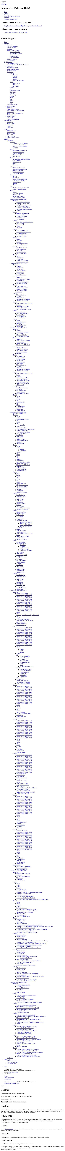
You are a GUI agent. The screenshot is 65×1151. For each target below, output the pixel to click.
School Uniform (11, 135)
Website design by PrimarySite (11, 1083)
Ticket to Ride (20, 273)
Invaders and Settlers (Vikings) (24, 1033)
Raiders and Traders (21, 539)
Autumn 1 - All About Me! (23, 202)
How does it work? (21, 975)
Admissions (10, 66)
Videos (15, 185)
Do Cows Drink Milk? (22, 430)
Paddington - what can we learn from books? (27, 1008)
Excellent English (20, 495)
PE (11, 99)
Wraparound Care (11, 70)
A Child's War (20, 407)
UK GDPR (10, 117)
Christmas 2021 (20, 385)
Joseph (21, 665)
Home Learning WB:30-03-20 (24, 593)
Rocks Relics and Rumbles (23, 507)
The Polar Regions (18, 193)
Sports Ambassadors (15, 54)
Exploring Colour (20, 913)
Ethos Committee (14, 57)
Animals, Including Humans (23, 232)
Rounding (22, 546)
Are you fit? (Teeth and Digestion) (25, 1028)
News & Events (8, 120)
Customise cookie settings (19, 1101)
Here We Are (19, 435)
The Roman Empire (18, 173)
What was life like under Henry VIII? (25, 1036)
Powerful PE (19, 502)
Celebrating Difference (25, 670)
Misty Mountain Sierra (22, 783)
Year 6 (11, 190)
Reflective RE (20, 499)
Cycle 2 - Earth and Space (19, 189)
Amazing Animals (21, 270)
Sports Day (22, 425)
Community (7, 1059)
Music (11, 97)
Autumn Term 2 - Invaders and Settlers (26, 942)
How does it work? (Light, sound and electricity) (28, 1019)
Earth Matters (19, 963)
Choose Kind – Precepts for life (24, 1053)
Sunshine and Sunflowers (22, 336)
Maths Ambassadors (15, 52)
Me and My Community (22, 332)
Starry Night (19, 333)
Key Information (8, 62)
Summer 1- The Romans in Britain (25, 930)
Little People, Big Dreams (22, 380)
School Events (10, 123)
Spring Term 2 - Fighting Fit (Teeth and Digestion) (29, 945)
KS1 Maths (16, 84)
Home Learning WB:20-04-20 (24, 595)
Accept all (9, 1101)
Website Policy (7, 1079)
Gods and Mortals (20, 752)
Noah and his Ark (20, 880)
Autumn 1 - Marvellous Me (20, 146)
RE (11, 103)
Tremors (18, 748)
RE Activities (19, 360)
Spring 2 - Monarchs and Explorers (25, 896)
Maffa (18, 256)
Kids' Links (10, 1058)
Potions (18, 375)
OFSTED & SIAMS (12, 105)
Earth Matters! (20, 1042)
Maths (11, 82)
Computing (13, 94)
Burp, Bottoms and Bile (22, 377)
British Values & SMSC (13, 69)
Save (14, 1149)
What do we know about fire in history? (26, 1005)
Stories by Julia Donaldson (23, 876)
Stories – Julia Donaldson (22, 988)
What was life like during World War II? (26, 979)
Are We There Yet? (21, 427)
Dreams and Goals (24, 672)
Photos (15, 183)
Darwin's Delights (21, 325)
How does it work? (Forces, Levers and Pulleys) (28, 1039)
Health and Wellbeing (21, 869)
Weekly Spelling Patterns (26, 958)
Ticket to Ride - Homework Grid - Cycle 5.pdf (15, 32)
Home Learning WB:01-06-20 (24, 636)
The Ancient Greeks (21, 253)
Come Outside (20, 272)
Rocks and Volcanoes (18, 172)
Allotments (19, 828)
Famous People (17, 162)
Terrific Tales (19, 269)
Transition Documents (22, 830)
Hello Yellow (19, 436)
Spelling (15, 79)
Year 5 (11, 186)
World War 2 (16, 195)
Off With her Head (21, 390)
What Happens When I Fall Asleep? (25, 429)
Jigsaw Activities (20, 362)
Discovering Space (21, 249)
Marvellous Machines (21, 335)
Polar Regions (20, 257)
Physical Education (21, 889)
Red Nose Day (20, 443)
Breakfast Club (11, 132)
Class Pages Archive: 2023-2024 (12, 16)
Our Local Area (17, 156)
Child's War (19, 860)
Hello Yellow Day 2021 (22, 382)
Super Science (20, 497)
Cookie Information (9, 1077)
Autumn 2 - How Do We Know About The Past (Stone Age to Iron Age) (34, 926)
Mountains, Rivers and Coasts (23, 1029)
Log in (2, 2)
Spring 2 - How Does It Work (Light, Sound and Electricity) (31, 929)
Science (12, 87)
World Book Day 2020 (22, 789)
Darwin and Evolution (18, 196)
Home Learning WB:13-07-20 (24, 610)
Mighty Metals (20, 297)
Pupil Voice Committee (16, 53)
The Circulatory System (19, 197)
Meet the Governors (12, 59)
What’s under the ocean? (22, 1012)
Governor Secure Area (12, 1062)
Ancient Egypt (17, 182)
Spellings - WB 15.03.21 (26, 523)
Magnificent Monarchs (22, 287)
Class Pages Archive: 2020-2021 (18, 412)
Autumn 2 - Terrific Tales (19, 145)
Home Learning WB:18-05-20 (24, 600)
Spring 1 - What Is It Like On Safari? (25, 928)
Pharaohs (18, 563)
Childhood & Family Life (22, 213)
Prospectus (9, 107)
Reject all (3, 1101)
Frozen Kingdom (20, 406)
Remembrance (20, 570)
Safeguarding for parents (13, 137)
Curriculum (10, 72)
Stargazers (19, 389)
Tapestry (15, 147)
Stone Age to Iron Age (19, 167)
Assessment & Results (12, 67)
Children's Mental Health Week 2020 (25, 792)
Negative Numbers (24, 547)
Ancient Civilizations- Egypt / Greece (25, 965)
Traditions (18, 875)
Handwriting (23, 450)
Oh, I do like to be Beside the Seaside (25, 980)
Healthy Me (23, 673)
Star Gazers (19, 559)
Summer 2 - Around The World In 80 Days (27, 932)
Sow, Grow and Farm (21, 247)
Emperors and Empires (22, 300)
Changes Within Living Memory (24, 912)
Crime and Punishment (22, 959)
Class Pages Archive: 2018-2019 (18, 870)
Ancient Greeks (20, 317)
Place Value (23, 545)
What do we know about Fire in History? (26, 910)
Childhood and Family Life (20, 150)
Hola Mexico (19, 858)
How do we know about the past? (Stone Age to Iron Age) (31, 1016)
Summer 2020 (16, 865)
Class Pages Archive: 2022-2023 (18, 263)
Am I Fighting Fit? (21, 915)
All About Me (19, 267)
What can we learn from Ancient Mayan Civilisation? (29, 1052)
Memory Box (19, 678)
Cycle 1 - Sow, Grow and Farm (21, 187)
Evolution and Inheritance (22, 978)
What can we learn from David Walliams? (26, 956)
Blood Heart (19, 326)
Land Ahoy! (19, 715)
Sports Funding (11, 116)
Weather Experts (20, 996)
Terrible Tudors (20, 315)
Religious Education (21, 778)
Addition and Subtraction (26, 550)
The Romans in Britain (22, 1020)
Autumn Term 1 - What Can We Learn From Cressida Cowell (31, 940)
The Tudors (19, 250)
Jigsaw (18, 529)
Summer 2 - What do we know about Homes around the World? (32, 899)
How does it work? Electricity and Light (26, 1050)
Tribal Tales (19, 749)
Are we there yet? (20, 622)
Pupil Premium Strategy (13, 109)
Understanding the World (22, 419)
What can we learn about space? (24, 962)
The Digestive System (18, 180)
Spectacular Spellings (21, 520)
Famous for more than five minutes (25, 999)
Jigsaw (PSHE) (20, 402)
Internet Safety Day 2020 (22, 793)
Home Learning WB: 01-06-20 (24, 602)
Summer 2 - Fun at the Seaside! (24, 209)
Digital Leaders (14, 56)
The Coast (15, 165)
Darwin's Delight (20, 410)
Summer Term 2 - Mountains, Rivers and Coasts (28, 948)
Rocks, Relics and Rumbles (23, 299)
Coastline (18, 353)
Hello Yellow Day (21, 467)
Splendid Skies (20, 280)
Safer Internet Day (21, 532)
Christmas (18, 442)
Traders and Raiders (21, 780)
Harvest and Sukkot (25, 656)
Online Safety (10, 112)
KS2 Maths (16, 86)
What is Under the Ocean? (23, 916)
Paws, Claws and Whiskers (23, 279)
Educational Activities (21, 868)
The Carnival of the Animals (23, 1000)
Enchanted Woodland (21, 283)
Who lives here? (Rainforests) (23, 1032)
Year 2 (11, 157)
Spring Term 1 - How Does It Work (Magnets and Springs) (31, 943)
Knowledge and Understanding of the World (27, 615)
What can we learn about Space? (24, 1040)
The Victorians (17, 160)
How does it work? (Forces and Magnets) (26, 1030)
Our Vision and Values (12, 46)
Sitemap (6, 1076)
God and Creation (24, 657)
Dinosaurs (19, 879)
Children (6, 13)
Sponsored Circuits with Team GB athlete (26, 788)
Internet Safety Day (21, 469)
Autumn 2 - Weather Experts (23, 893)
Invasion (18, 242)
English (12, 73)
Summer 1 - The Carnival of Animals (25, 898)
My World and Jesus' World (27, 666)
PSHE (11, 102)
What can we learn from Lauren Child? (26, 995)
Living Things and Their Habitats (21, 159)
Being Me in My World (25, 669)
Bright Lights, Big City (22, 282)
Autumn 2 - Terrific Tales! (23, 203)
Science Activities (20, 359)
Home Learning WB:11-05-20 (24, 599)
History (12, 93)
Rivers (15, 176)
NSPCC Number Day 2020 (23, 790)
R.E (17, 855)
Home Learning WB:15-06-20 (24, 605)
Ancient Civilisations (21, 245)
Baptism (22, 663)
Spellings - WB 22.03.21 (26, 525)
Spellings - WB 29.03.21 (26, 526)
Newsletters (10, 125)
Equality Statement (11, 47)
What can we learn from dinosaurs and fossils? (28, 1056)
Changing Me (23, 676)
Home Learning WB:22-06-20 (24, 606)
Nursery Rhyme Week (22, 440)
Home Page (3, 4)
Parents (5, 129)
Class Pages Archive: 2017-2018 (18, 982)
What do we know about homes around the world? (29, 1002)
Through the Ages (21, 295)
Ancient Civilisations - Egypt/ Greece (25, 1043)
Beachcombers (20, 718)
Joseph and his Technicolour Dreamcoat (26, 1009)
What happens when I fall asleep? (24, 620)
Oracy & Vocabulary (18, 80)
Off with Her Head (21, 560)
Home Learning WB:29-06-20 (24, 607)
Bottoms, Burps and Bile (22, 306)
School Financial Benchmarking (15, 113)
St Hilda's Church (11, 1060)
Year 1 (11, 149)
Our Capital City (17, 155)
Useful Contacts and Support (23, 866)
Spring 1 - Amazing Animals (20, 143)
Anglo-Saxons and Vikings (20, 179)
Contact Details (11, 60)
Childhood (19, 277)
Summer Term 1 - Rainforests (23, 946)
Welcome (9, 44)
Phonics (15, 77)
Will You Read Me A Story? (23, 432)
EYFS (11, 100)
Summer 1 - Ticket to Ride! (10, 19)
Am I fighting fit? (20, 1010)
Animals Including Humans (20, 169)
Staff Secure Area (11, 1063)
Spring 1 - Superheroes (22, 895)
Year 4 (11, 175)
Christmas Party (20, 572)
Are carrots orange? (21, 625)
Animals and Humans (18, 152)
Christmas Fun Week (21, 492)
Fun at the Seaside (21, 275)
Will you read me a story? (22, 619)
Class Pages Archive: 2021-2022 (18, 327)
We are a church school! (13, 119)
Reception (6, 17)
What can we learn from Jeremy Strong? (26, 1026)
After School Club (11, 130)
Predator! (18, 746)
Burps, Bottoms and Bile (22, 536)
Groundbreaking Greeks (22, 393)
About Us (6, 43)
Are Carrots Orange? (21, 433)
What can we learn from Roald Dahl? (25, 1015)
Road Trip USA (20, 537)
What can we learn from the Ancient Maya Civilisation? (30, 976)
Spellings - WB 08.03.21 (26, 522)
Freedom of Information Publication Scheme (18, 64)
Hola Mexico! (19, 583)
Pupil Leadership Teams (13, 50)
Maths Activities (20, 356)
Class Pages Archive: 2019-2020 (18, 590)
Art (11, 89)
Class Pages (7, 14)
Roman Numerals (24, 549)
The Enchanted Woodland (23, 345)
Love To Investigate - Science (23, 309)
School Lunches (11, 133)
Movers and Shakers (21, 289)
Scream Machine (20, 392)
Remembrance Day (21, 470)
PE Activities (19, 363)
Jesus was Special (24, 660)
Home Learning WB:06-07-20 (24, 609)
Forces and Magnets (18, 170)
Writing (15, 76)
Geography (13, 92)
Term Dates (10, 127)
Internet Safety (20, 437)
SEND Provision (11, 115)
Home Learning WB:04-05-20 (24, 597)
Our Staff (9, 49)
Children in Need (20, 439)
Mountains (16, 177)
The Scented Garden (21, 290)
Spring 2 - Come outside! (22, 206)
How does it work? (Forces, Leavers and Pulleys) (28, 960)
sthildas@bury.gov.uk (12, 1072)
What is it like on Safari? (22, 1018)
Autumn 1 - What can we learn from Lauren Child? (29, 892)
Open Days (10, 122)
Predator (18, 296)
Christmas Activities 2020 (19, 413)
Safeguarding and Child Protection (15, 110)
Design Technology (15, 90)
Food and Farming (21, 312)
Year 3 (11, 166)
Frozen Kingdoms (21, 322)
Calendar (9, 126)
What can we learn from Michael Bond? (26, 909)
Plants (14, 163)
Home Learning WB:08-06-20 (24, 603)
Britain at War (19, 323)
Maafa (14, 192)
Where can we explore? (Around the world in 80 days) (30, 1022)
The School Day (11, 136)
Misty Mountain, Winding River (24, 303)
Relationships (23, 675)
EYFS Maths (16, 83)
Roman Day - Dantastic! (22, 383)
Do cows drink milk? (21, 623)
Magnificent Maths (21, 496)
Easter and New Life (25, 662)
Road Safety (19, 566)
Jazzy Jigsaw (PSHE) (21, 555)
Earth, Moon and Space (22, 313)
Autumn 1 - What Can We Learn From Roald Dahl (29, 925)
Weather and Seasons (18, 153)
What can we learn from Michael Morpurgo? (27, 973)
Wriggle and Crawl (21, 286)
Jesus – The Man (20, 998)
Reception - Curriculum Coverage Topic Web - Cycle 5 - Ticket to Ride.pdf (23, 26)
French (12, 96)
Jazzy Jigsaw (19, 500)
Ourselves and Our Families (23, 873)
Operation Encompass (12, 63)
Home (5, 12)
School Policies (11, 106)
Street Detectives (20, 712)
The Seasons (19, 878)
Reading (15, 74)
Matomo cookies (9, 1129)
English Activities (20, 357)
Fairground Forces (21, 252)
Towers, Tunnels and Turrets (23, 713)
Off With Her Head (21, 822)
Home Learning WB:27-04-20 (24, 596)
